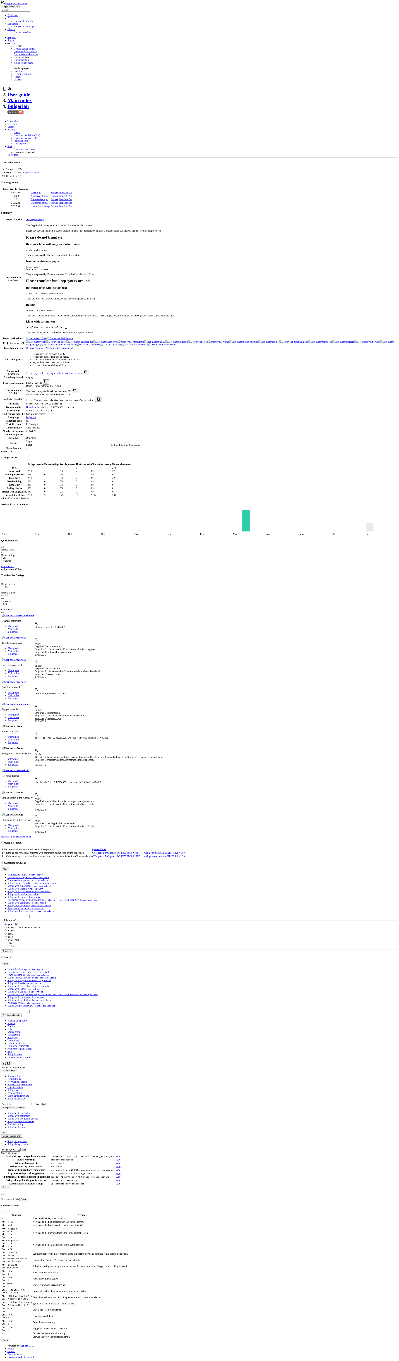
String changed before (18, 1144)
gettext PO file (99, 849)
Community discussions (25, 51)
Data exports (20, 143)
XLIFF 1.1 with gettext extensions (150, 853)
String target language (18, 1095)
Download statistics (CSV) (27, 135)
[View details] (36, 624)
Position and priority (17, 1020)
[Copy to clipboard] (86, 372)
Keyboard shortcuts (23, 62)
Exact (37, 1104)
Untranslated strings (40, 206)
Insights (11, 129)
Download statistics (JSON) (27, 138)
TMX (129, 853)
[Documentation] (2, 182)
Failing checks (21, 140)
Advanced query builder (13, 1067)
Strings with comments (18, 1116)
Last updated (13, 1040)
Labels (10, 1029)
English (38, 643)
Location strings (15, 1087)
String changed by (16, 1098)
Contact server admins (25, 48)
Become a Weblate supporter (21, 1357)
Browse (27, 172)
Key (9, 1051)
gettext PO (115, 853)
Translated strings (39, 199)
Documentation (21, 60)
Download (31, 407)
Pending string (14, 1093)
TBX (123, 853)
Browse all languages (24, 26)
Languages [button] (12, 23)
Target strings (14, 1079)
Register (11, 37)
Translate (35, 172)
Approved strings (39, 196)
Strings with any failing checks (22, 1118)
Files (9, 146)
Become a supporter (23, 74)
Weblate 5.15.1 (27, 1345)
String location (14, 1054)
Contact (11, 1351)
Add (44, 1104)
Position (11, 1023)
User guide (18, 94)
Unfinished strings (39, 202)
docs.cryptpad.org (35, 219)
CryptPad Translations (16, 3)
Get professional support (26, 54)
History (17, 132)
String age (12, 1037)
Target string (13, 1034)
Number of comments (18, 1046)
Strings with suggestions (19, 1113)
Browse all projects (23, 21)
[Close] (2, 1194)
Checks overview (22, 32)
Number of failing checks (19, 1048)
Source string (13, 1032)
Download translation (24, 149)
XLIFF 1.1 (172, 853)
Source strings (14, 1076)
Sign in (10, 40)
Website (18, 79)
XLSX (182, 853)
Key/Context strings (17, 1081)
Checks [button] (11, 29)
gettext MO (103, 853)
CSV (94, 853)
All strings (36, 192)
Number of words (16, 1043)
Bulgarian (18, 106)
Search (10, 126)
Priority (11, 1026)
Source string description (19, 1084)
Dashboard (12, 15)
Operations (12, 154)
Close (23, 1199)
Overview (12, 124)
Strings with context (17, 1127)
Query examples (9, 1153)
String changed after (17, 1141)
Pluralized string (15, 1124)
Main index (19, 100)
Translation (12, 121)
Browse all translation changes (16, 836)
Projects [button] (11, 18)
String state (12, 1090)
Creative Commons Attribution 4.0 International (49, 348)
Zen (70, 192)
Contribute (19, 71)
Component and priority (19, 1057)
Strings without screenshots (20, 1121)
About (17, 76)
